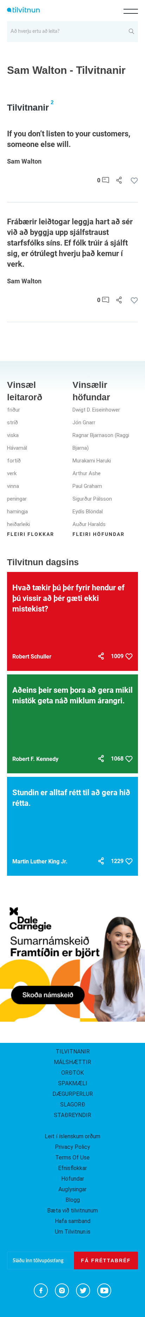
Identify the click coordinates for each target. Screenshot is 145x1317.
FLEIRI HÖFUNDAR (98, 534)
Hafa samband (72, 1221)
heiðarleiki (18, 524)
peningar (17, 499)
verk (12, 473)
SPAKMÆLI (72, 1083)
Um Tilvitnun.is (72, 1231)
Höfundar (72, 1178)
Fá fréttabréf (106, 1260)
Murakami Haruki (91, 460)
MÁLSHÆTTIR (72, 1062)
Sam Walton (24, 161)
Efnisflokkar (72, 1168)
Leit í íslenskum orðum (72, 1136)
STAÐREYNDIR (72, 1115)
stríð (12, 422)
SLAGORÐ (72, 1104)
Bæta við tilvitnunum (72, 1210)
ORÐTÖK (72, 1072)
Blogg (72, 1200)
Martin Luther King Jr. (40, 861)
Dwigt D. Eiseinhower (96, 410)
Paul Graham (87, 486)
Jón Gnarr (83, 422)
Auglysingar (72, 1189)
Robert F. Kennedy (35, 759)
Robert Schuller (31, 656)
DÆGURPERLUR (72, 1094)
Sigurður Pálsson (92, 499)
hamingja (17, 511)
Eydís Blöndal (87, 511)
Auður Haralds (89, 524)
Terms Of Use (72, 1157)
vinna (13, 486)
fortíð (14, 460)
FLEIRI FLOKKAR (30, 534)
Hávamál (17, 448)
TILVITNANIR (73, 1051)
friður (13, 410)
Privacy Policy (72, 1147)
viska (13, 435)
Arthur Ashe (86, 473)
